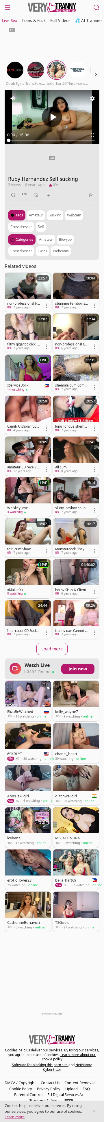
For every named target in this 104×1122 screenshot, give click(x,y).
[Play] (52, 117)
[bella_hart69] (76, 869)
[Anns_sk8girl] (28, 785)
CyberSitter (52, 1069)
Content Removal (79, 1082)
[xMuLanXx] (28, 578)
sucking (55, 215)
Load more (52, 649)
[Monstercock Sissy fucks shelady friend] (76, 538)
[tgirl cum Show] (28, 538)
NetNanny (83, 1064)
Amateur (46, 239)
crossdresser (21, 226)
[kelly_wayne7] (76, 701)
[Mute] (12, 98)
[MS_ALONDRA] (76, 827)
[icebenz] (28, 827)
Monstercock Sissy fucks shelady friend (70, 549)
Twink (42, 251)
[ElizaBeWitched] (28, 701)
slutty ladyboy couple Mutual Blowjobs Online (71, 508)
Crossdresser (21, 251)
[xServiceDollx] (28, 374)
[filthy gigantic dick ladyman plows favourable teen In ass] (28, 333)
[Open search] (96, 7)
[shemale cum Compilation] (76, 374)
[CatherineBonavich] (28, 912)
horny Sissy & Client (70, 590)
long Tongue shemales (71, 426)
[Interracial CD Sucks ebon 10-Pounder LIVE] (28, 619)
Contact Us (50, 1082)
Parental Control (28, 1094)
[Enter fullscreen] (92, 135)
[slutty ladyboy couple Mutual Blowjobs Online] (76, 496)
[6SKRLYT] (28, 743)
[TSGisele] (76, 912)
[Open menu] (7, 7)
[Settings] (92, 98)
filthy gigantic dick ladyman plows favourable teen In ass (23, 344)
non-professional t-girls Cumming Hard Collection (23, 303)
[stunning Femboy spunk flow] (76, 292)
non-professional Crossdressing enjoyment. (71, 344)
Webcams (61, 251)
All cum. (61, 467)
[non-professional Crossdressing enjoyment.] (76, 333)
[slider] (52, 140)
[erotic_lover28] (28, 869)
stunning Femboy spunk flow (71, 303)
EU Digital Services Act (66, 1094)
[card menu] (46, 305)
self (41, 226)
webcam (74, 215)
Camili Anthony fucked (23, 426)
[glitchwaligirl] (76, 785)
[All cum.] (76, 456)
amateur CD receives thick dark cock (23, 467)
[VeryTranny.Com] (52, 7)
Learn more (15, 1116)
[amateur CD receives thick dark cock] (28, 456)
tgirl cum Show (19, 549)
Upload (71, 1088)
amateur (36, 215)
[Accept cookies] (94, 1111)
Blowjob (65, 239)
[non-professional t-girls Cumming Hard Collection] (28, 292)
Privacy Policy (48, 1088)
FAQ (86, 1088)
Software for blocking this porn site (40, 1064)
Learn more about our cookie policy (69, 1057)
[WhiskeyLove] (28, 496)
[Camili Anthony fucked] (28, 415)
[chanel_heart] (76, 743)
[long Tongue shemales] (76, 415)
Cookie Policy (20, 1088)
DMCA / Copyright (20, 1082)
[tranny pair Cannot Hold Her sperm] (76, 619)
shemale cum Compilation (71, 385)
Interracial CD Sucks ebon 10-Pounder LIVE (23, 630)
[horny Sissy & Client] (76, 578)
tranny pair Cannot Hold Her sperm (71, 630)
